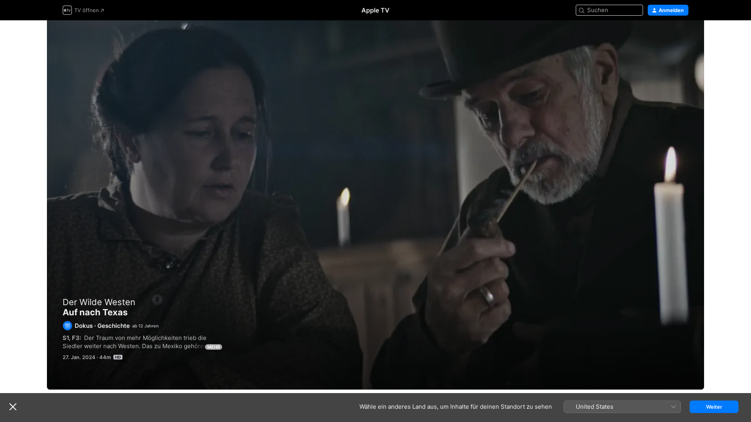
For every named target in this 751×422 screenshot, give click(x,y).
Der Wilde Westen (99, 302)
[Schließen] (12, 406)
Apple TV (375, 10)
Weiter (714, 407)
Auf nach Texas (375, 205)
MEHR (213, 347)
